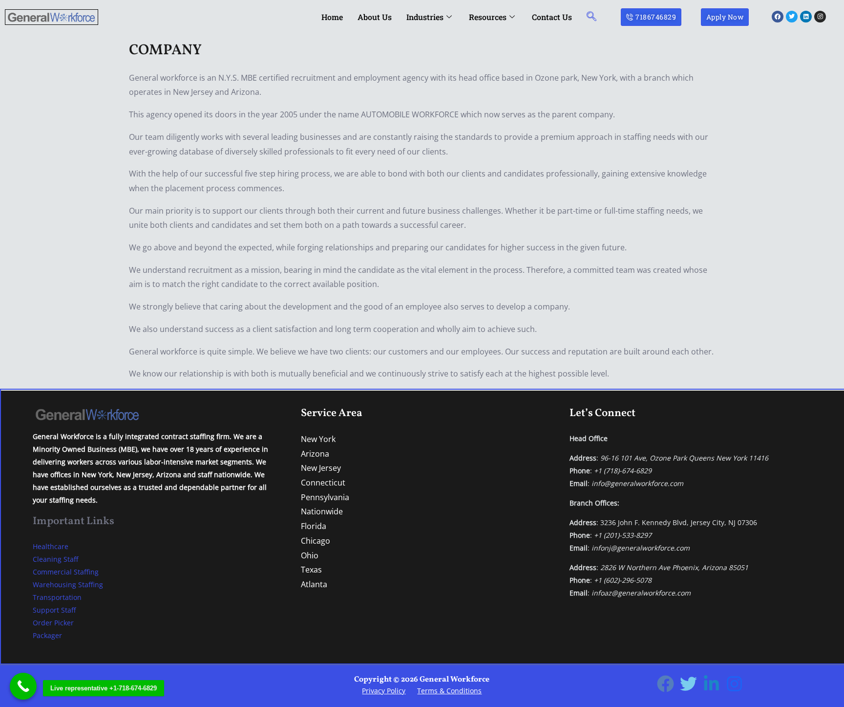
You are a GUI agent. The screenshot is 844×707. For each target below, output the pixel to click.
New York (318, 439)
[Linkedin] (711, 684)
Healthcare (50, 546)
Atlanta (314, 584)
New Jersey (321, 468)
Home (332, 17)
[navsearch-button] (591, 17)
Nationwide (322, 511)
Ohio (309, 555)
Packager (47, 635)
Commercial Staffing (66, 571)
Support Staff (54, 610)
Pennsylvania (325, 497)
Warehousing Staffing (68, 584)
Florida (313, 526)
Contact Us (552, 17)
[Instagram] (734, 684)
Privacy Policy (383, 690)
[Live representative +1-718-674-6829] (23, 686)
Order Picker (53, 622)
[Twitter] (688, 684)
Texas (311, 569)
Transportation (57, 597)
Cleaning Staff (55, 559)
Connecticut (323, 482)
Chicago (315, 540)
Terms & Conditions (449, 690)
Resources (487, 17)
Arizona (315, 453)
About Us (375, 17)
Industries (424, 17)
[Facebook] (665, 684)
